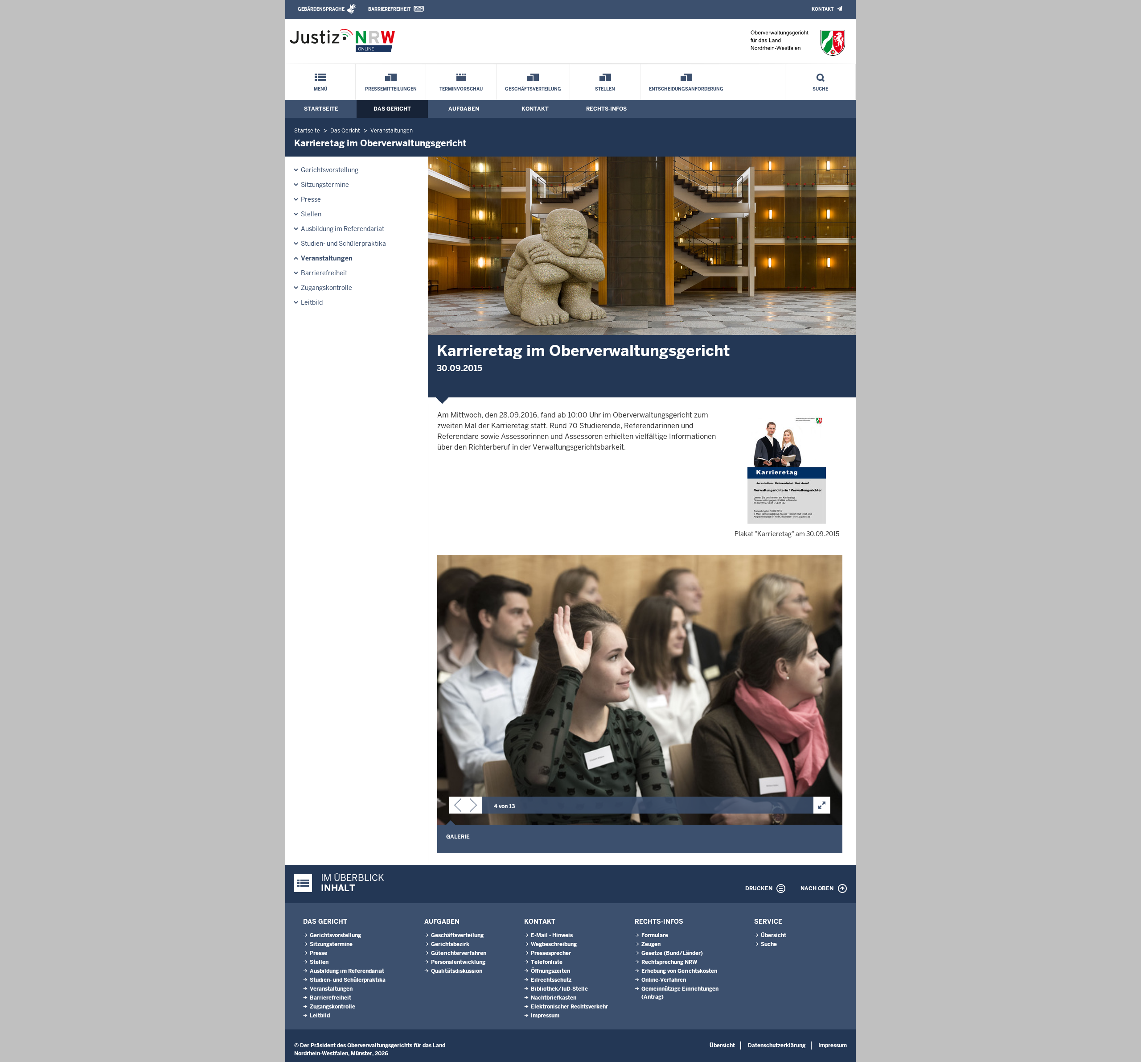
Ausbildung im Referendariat (342, 229)
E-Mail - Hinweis (552, 935)
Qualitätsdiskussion (456, 971)
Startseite (321, 108)
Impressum (545, 1015)
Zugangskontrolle (326, 288)
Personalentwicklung (458, 962)
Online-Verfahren (663, 979)
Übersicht (773, 935)
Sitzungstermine (325, 185)
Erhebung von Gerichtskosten (679, 971)
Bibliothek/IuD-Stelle (559, 988)
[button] (457, 807)
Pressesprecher (551, 953)
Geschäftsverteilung (533, 89)
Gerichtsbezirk (450, 944)
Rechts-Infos (606, 108)
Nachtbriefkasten (553, 997)
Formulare (654, 935)
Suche (820, 89)
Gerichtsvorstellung (329, 170)
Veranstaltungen (391, 130)
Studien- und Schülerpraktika (343, 244)
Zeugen (651, 944)
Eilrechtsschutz (551, 979)
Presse (311, 199)
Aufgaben (463, 108)
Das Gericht (392, 108)
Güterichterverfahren (458, 953)
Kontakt (822, 9)
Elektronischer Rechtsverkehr (569, 1006)
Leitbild (312, 302)
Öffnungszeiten (550, 971)
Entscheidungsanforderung (686, 89)
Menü (320, 89)
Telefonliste (546, 962)
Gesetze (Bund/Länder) (672, 953)
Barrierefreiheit (389, 9)
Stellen (605, 89)
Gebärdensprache (321, 9)
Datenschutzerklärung (776, 1045)
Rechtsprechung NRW (669, 962)
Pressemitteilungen (391, 89)
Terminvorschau (461, 89)
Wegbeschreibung (554, 944)
